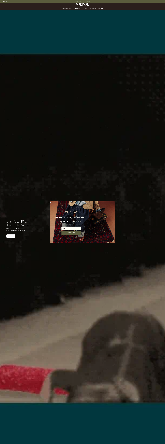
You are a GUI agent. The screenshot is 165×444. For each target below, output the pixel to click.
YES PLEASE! (71, 233)
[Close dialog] (52, 203)
